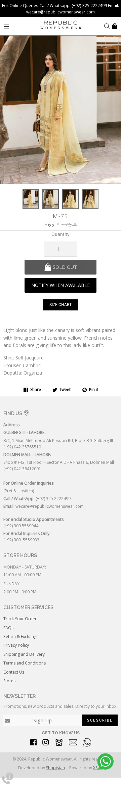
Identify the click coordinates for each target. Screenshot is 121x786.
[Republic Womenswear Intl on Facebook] (33, 743)
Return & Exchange (21, 636)
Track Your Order (20, 619)
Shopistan (55, 768)
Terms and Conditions (24, 663)
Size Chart (60, 304)
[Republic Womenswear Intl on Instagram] (45, 743)
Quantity (60, 234)
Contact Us (13, 672)
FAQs (8, 628)
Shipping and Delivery (24, 654)
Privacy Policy (16, 645)
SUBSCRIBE (100, 720)
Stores (9, 681)
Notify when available (60, 285)
